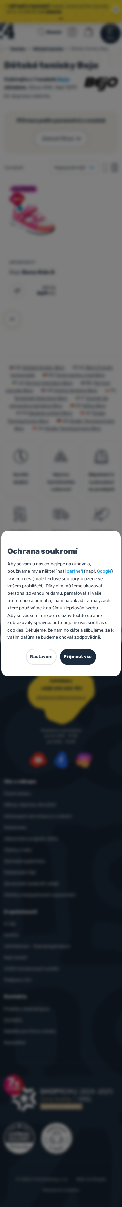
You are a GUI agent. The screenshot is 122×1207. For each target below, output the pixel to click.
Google (104, 571)
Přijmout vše (78, 656)
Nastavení (41, 656)
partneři (75, 571)
